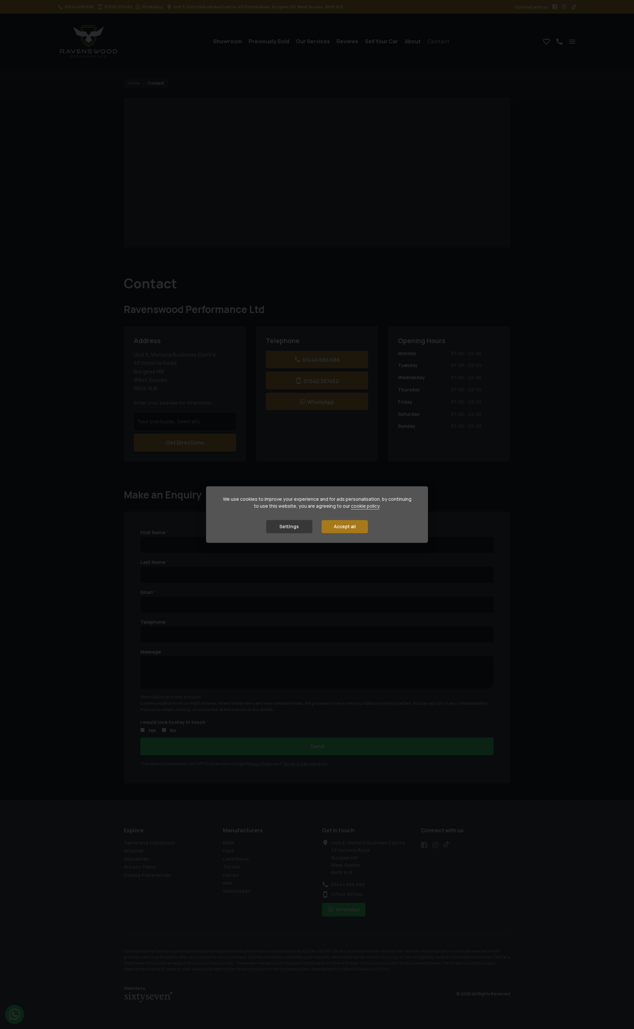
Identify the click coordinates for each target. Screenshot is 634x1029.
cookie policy (365, 506)
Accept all (345, 527)
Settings (289, 527)
